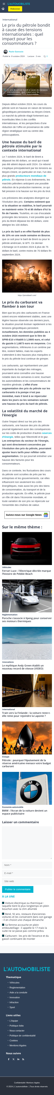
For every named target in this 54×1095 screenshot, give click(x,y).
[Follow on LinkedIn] (18, 1059)
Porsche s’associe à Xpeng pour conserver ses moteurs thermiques (27, 619)
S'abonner (15, 9)
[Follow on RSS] (23, 1059)
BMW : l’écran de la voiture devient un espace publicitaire (24, 812)
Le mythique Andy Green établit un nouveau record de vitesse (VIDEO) (23, 667)
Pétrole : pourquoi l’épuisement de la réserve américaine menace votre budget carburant (26, 763)
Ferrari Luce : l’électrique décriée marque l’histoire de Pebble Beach (26, 572)
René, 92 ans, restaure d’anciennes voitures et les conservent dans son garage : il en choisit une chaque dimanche (27, 916)
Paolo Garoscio (16, 52)
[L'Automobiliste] (19, 3)
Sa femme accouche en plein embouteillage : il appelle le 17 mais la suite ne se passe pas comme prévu (24, 927)
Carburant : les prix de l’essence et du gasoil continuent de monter (25, 937)
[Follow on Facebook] (9, 1059)
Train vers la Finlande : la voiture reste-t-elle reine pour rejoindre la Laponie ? (26, 714)
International (9, 19)
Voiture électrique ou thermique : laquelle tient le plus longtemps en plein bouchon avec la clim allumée (25, 906)
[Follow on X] (13, 1059)
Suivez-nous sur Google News (24, 515)
